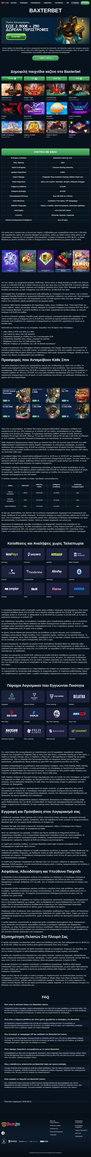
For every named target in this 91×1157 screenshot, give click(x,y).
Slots (77, 78)
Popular (10, 78)
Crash (55, 78)
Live (32, 78)
